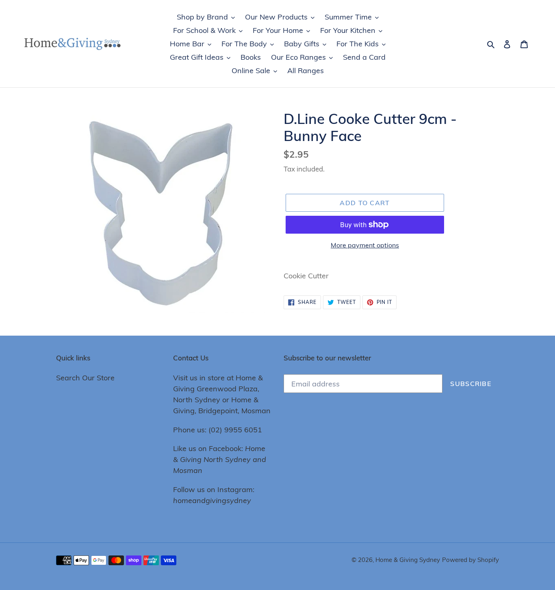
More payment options (365, 245)
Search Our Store (85, 377)
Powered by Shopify (470, 560)
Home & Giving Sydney (407, 560)
